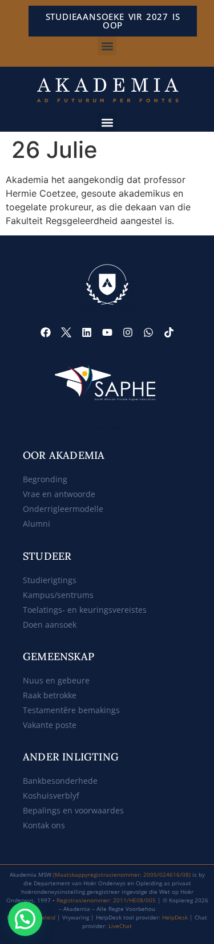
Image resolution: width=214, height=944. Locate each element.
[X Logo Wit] (66, 332)
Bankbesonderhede (60, 780)
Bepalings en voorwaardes (73, 810)
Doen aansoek (49, 624)
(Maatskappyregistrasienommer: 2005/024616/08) (122, 874)
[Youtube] (107, 332)
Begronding (45, 479)
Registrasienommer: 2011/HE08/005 (106, 900)
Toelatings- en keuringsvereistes (85, 609)
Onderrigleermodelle (63, 508)
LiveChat (120, 926)
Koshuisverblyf (51, 795)
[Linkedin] (86, 332)
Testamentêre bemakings (71, 710)
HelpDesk (175, 917)
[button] (107, 45)
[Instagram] (128, 332)
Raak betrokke (49, 695)
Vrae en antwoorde (59, 494)
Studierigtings (49, 580)
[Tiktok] (169, 332)
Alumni (36, 523)
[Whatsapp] (148, 332)
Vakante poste (49, 724)
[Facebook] (45, 332)
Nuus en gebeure (56, 680)
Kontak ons (44, 825)
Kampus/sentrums (58, 594)
